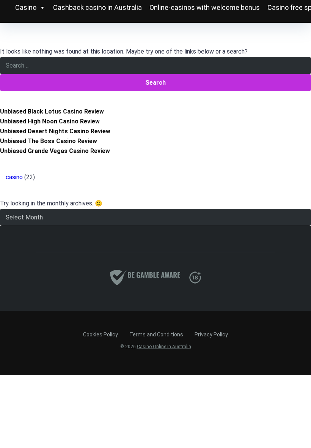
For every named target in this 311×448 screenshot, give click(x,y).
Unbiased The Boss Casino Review (48, 141)
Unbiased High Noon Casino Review (50, 121)
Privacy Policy (211, 334)
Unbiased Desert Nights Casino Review (55, 131)
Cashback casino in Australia (97, 7)
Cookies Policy (100, 334)
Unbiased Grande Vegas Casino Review (55, 151)
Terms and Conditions (156, 334)
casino (14, 177)
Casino (25, 7)
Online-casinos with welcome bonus (204, 7)
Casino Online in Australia (164, 346)
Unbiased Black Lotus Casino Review (52, 111)
